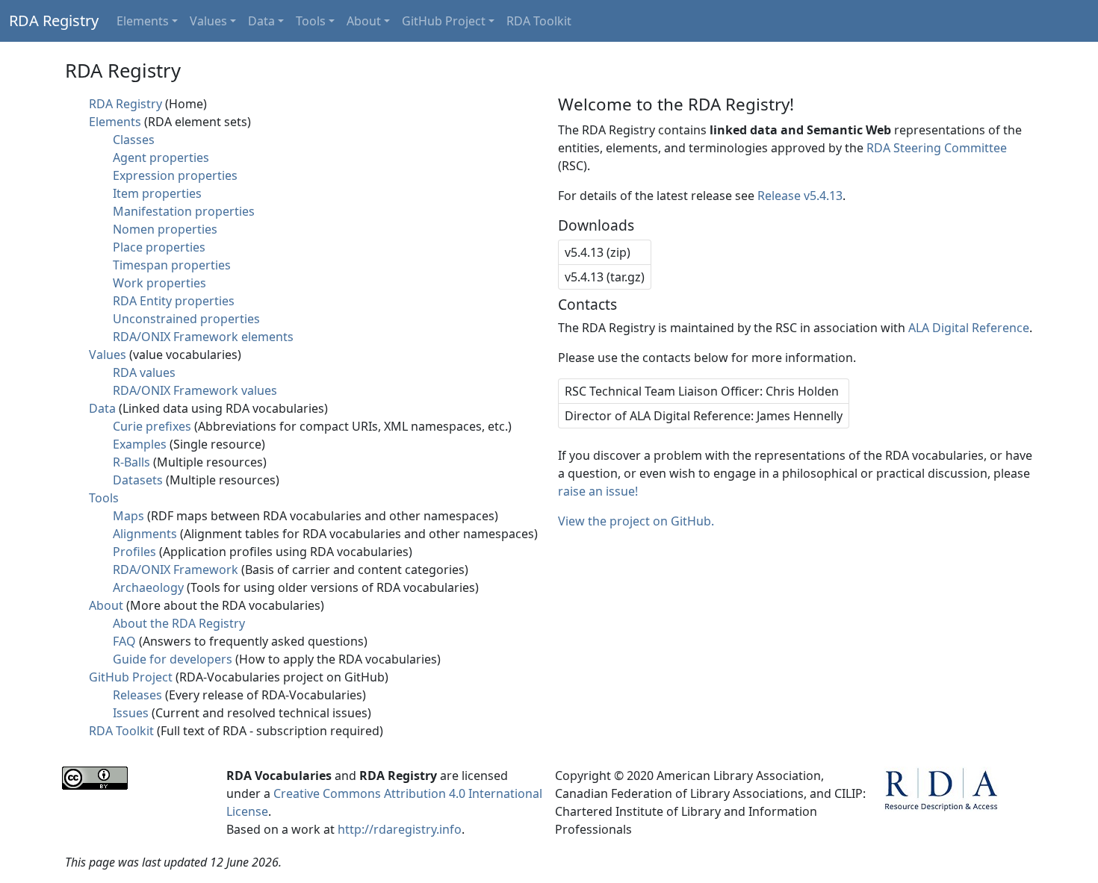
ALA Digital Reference (968, 327)
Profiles (134, 551)
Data (261, 21)
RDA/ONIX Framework (175, 569)
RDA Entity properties (174, 301)
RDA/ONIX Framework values (195, 390)
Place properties (159, 247)
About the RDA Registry (179, 623)
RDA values (144, 372)
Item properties (157, 193)
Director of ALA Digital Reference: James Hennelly (704, 416)
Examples (140, 444)
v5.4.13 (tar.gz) (605, 277)
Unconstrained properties (186, 319)
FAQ (124, 641)
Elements (143, 21)
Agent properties (161, 157)
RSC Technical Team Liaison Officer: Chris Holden (702, 391)
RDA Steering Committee (936, 148)
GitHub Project (444, 21)
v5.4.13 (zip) (597, 252)
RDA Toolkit (538, 21)
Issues (131, 713)
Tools (311, 21)
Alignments (145, 533)
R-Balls (131, 462)
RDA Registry (54, 20)
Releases (137, 695)
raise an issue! (598, 491)
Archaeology (148, 587)
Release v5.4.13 (800, 195)
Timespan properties (172, 265)
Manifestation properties (184, 211)
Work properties (159, 283)
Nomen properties (165, 229)
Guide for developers (172, 659)
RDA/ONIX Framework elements (203, 336)
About (364, 21)
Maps (128, 516)
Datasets (138, 480)
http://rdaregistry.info (400, 829)
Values (208, 21)
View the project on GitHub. (636, 521)
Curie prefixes (152, 426)
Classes (134, 139)
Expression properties (175, 175)
